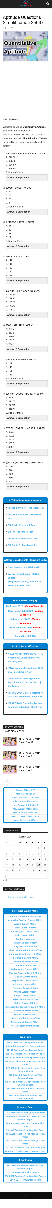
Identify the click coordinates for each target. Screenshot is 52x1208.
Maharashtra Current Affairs (25, 969)
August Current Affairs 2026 (25, 797)
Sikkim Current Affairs (25, 1003)
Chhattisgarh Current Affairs (25, 931)
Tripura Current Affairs (25, 1014)
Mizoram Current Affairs (25, 984)
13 (26, 859)
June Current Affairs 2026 (25, 805)
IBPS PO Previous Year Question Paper (25, 1053)
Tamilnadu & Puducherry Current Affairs (25, 1006)
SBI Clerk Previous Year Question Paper (25, 1046)
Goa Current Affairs (25, 939)
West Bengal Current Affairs (25, 1025)
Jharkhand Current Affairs (25, 957)
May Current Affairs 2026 (25, 808)
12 (20, 859)
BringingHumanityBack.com (21, 897)
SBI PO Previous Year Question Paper (25, 1042)
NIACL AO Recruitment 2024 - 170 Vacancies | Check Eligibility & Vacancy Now (25, 657)
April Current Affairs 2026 (25, 812)
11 (13, 859)
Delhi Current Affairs (25, 935)
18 (13, 864)
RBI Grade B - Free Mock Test (23, 545)
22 (38, 864)
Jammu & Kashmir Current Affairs (25, 954)
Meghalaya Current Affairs (25, 980)
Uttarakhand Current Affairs (25, 1022)
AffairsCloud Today (25, 793)
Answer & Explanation (18, 177)
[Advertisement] (26, 91)
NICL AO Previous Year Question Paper (25, 1130)
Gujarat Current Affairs (25, 942)
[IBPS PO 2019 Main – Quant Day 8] (10, 769)
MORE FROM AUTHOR (15, 731)
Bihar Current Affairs (25, 927)
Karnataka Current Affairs (25, 961)
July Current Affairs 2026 (25, 801)
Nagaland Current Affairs (25, 988)
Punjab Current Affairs (25, 995)
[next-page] (9, 781)
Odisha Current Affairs (25, 991)
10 (6, 859)
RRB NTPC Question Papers (25, 1172)
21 (32, 864)
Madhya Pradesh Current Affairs (25, 973)
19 (20, 864)
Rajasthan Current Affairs (25, 999)
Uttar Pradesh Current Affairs (25, 1018)
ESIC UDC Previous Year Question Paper (25, 1147)
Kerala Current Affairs (25, 965)
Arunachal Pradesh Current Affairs (25, 920)
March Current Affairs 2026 (25, 816)
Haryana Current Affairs (25, 946)
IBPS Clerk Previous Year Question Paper (25, 1057)
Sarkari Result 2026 (25, 636)
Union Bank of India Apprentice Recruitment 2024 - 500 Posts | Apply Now (24, 682)
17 (6, 864)
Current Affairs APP (25, 790)
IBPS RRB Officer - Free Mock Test (26, 507)
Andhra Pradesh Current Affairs (25, 916)
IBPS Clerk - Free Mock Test (22, 538)
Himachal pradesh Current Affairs (25, 950)
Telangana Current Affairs (25, 1010)
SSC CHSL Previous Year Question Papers (25, 1176)
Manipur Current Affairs (25, 976)
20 (26, 864)
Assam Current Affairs (25, 924)
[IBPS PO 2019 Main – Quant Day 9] (10, 755)
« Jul (5, 880)
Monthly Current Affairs (25, 820)
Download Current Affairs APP (24, 567)
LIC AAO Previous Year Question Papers (25, 1112)
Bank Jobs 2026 (25, 606)
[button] (5, 4)
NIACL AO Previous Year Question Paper (25, 1151)
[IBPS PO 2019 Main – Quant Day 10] (10, 741)
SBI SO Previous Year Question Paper (25, 1050)
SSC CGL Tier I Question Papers (25, 1179)
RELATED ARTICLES (14, 727)
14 (32, 859)
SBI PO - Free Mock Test (20, 531)
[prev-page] (4, 781)
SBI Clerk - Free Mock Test (22, 525)
